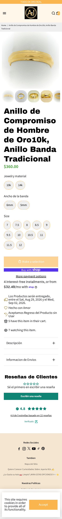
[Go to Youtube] (34, 449)
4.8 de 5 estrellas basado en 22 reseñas (31, 415)
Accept (43, 504)
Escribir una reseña (31, 396)
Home (3, 25)
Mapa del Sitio (31, 464)
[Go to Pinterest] (43, 449)
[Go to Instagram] (24, 449)
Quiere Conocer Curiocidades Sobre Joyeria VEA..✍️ (31, 469)
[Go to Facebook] (19, 449)
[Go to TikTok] (38, 449)
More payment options (31, 276)
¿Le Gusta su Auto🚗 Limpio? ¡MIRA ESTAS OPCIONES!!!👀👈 (31, 474)
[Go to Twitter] (29, 449)
